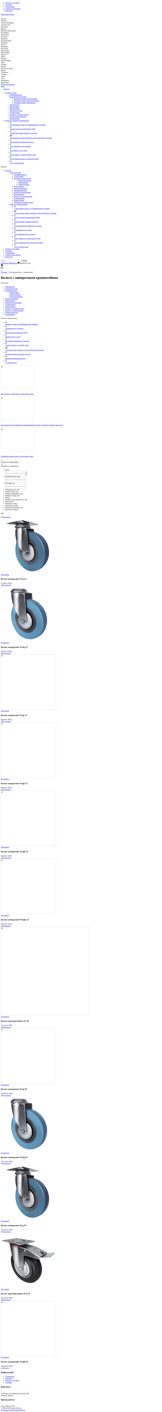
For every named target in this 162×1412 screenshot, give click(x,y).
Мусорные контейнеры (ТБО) (16, 333)
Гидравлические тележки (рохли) (17, 354)
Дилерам (8, 5)
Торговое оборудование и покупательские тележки (24, 350)
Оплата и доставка (12, 3)
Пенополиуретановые (18, 117)
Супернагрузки (11, 363)
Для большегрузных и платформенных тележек (27, 125)
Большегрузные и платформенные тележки (21, 324)
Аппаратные (14, 105)
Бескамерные (15, 119)
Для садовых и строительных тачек (23, 155)
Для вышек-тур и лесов (18, 150)
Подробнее (5, 575)
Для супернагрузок (17, 163)
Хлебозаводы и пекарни (14, 328)
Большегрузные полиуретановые (26, 101)
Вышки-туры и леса (12, 337)
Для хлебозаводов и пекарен (20, 146)
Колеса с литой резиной (23, 196)
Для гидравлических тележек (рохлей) (24, 159)
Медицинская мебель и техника (17, 341)
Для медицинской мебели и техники (23, 133)
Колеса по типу (11, 93)
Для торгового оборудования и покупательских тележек (31, 138)
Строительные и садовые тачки (17, 345)
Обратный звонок (7, 14)
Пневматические (16, 111)
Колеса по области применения (17, 121)
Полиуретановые (25, 180)
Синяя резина (15, 113)
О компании (10, 7)
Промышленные (16, 95)
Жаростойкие (15, 109)
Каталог (6, 89)
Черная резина (24, 184)
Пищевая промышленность (15, 358)
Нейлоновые (14, 107)
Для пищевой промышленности (22, 142)
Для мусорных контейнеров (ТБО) (23, 129)
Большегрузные (11, 291)
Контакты (9, 11)
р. (26, 472)
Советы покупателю (13, 9)
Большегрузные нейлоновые (25, 103)
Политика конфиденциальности (13, 1410)
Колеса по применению (18, 204)
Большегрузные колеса (18, 97)
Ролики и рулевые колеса (19, 115)
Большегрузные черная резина (25, 99)
